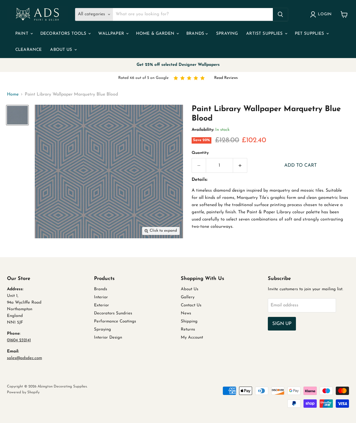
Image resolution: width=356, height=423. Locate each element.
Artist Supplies (265, 34)
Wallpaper (111, 34)
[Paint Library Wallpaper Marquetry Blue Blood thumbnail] (17, 115)
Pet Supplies (310, 34)
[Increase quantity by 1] (240, 165)
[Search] (280, 14)
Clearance (28, 50)
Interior (101, 297)
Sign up (281, 323)
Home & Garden (156, 34)
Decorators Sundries (113, 313)
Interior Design (108, 338)
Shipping (189, 321)
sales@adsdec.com (24, 358)
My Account (192, 338)
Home (13, 94)
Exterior (101, 305)
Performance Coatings (115, 321)
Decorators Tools (64, 34)
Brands (196, 34)
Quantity (200, 153)
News (186, 313)
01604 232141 (19, 340)
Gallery (187, 297)
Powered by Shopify (23, 392)
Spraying (227, 34)
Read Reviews (226, 78)
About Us (61, 50)
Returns (188, 329)
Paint (22, 34)
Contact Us (191, 305)
